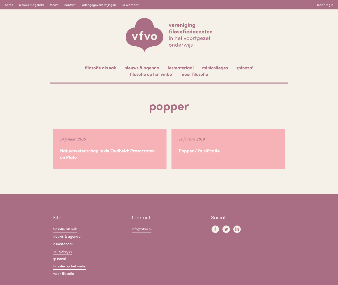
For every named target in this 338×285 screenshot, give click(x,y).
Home (9, 4)
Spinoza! (244, 67)
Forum (54, 4)
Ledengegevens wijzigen (98, 4)
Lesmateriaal (181, 67)
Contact (69, 4)
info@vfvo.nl (141, 228)
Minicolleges (215, 67)
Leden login (325, 4)
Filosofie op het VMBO (151, 74)
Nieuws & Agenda (31, 4)
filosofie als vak (100, 67)
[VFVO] (169, 35)
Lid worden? (130, 4)
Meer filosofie (194, 74)
